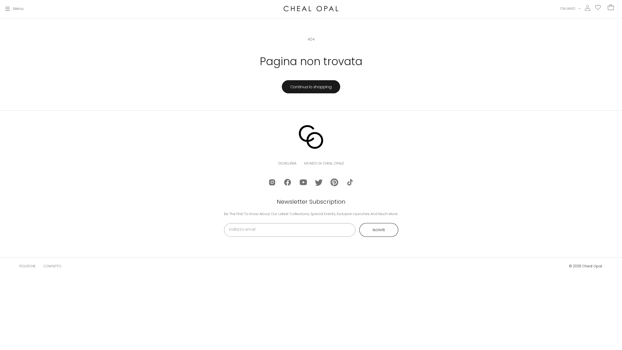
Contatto (52, 266)
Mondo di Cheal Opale (324, 163)
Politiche (27, 266)
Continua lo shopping (311, 87)
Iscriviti (379, 230)
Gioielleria (287, 163)
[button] (14, 8)
